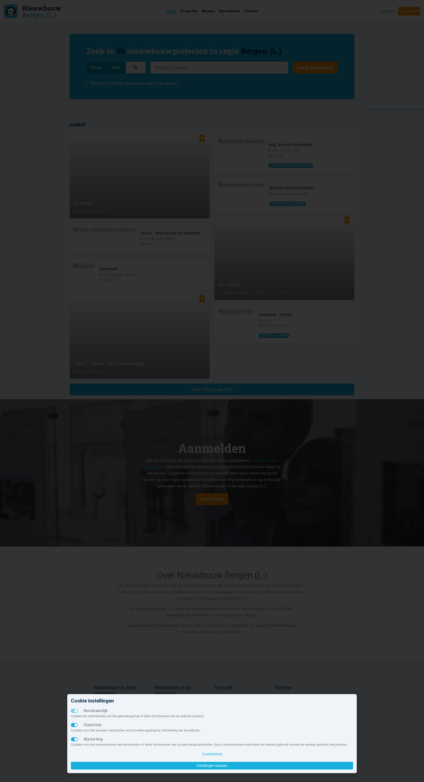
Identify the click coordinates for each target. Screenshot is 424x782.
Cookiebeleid (212, 754)
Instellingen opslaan (212, 766)
